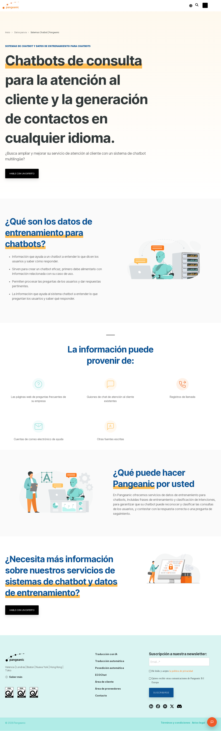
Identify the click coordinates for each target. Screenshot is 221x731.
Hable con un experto (21, 173)
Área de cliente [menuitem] (104, 681)
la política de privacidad (181, 671)
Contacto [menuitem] (101, 695)
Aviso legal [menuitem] (198, 722)
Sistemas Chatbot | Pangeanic (45, 32)
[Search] (197, 5)
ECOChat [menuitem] (101, 674)
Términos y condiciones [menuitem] (175, 722)
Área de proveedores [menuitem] (108, 688)
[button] (215, 5)
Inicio (7, 32)
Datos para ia (20, 32)
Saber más (15, 676)
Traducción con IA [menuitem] (106, 654)
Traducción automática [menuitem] (109, 661)
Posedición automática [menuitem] (109, 667)
